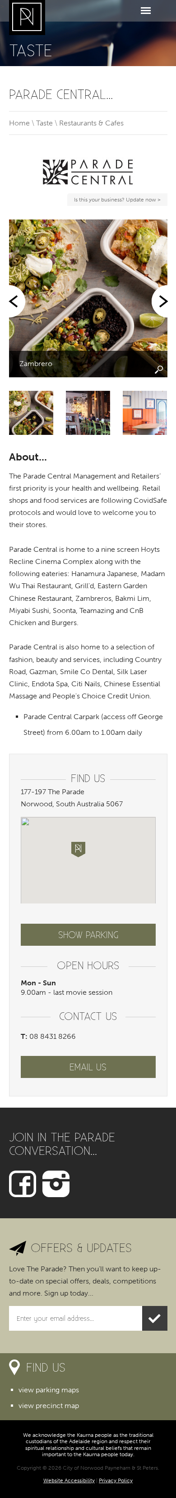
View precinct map (49, 1405)
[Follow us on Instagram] (55, 1183)
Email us (88, 1066)
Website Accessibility (69, 1480)
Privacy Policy (116, 1480)
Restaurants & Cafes (91, 123)
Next (158, 301)
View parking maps (49, 1390)
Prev (18, 301)
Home (19, 123)
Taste (44, 123)
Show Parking (88, 934)
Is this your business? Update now (116, 201)
